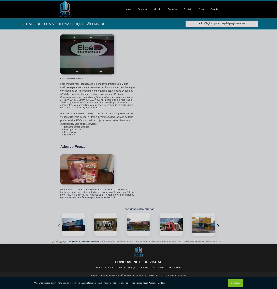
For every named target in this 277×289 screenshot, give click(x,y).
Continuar (235, 283)
